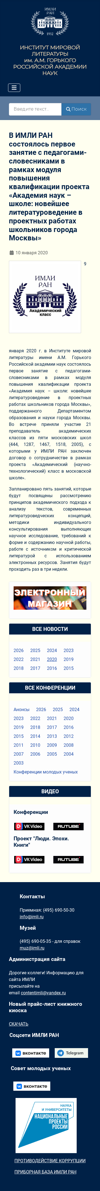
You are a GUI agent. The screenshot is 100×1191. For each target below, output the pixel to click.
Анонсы (21, 709)
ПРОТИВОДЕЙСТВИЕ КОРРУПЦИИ (50, 1160)
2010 (35, 745)
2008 (69, 745)
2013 (52, 736)
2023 (69, 650)
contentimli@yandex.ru (43, 992)
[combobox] (35, 109)
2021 (35, 659)
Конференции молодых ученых (46, 772)
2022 (19, 659)
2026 (19, 650)
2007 (19, 754)
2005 (52, 754)
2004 (69, 754)
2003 (19, 763)
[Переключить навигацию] (14, 88)
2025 (35, 650)
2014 (35, 736)
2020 (52, 659)
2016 (52, 668)
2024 (52, 650)
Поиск (78, 109)
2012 (69, 736)
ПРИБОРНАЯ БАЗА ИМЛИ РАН (45, 1172)
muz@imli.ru (32, 948)
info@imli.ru (32, 916)
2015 (69, 668)
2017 (35, 668)
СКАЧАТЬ (18, 1024)
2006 (35, 754)
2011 (19, 745)
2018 (19, 668)
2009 (52, 745)
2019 (69, 659)
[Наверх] (90, 1181)
